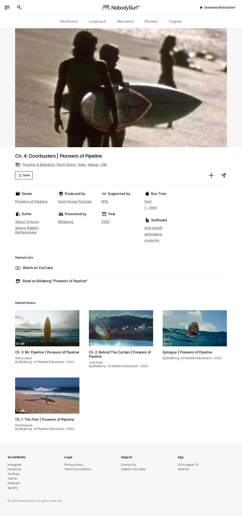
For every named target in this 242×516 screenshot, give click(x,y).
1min (148, 201)
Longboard (97, 21)
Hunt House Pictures (75, 201)
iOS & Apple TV (188, 464)
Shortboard (69, 21)
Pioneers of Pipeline (31, 201)
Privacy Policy (73, 464)
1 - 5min (150, 208)
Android (183, 469)
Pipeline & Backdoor (39, 165)
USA (103, 165)
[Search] (19, 7)
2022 (105, 222)
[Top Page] (121, 7)
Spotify (13, 488)
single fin (151, 240)
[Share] (223, 175)
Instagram (14, 464)
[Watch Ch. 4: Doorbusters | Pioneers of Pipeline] (121, 87)
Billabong (65, 222)
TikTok (12, 478)
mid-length (153, 228)
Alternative (125, 21)
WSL (105, 201)
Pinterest (14, 483)
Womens (151, 21)
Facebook (14, 469)
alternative (153, 234)
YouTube (14, 474)
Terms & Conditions (77, 469)
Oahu (82, 165)
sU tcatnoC (128, 464)
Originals (175, 21)
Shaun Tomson (27, 222)
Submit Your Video (133, 469)
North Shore (66, 165)
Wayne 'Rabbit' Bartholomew (27, 230)
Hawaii (93, 165)
